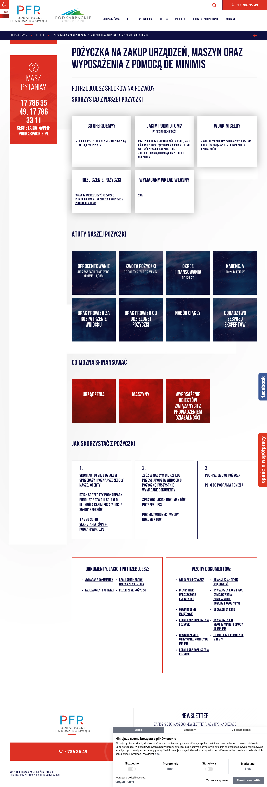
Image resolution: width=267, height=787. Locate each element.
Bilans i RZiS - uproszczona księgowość (187, 595)
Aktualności (145, 19)
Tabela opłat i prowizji (99, 590)
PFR (129, 19)
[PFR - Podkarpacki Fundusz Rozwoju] (28, 25)
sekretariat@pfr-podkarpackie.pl (33, 131)
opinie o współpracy (263, 459)
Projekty (180, 19)
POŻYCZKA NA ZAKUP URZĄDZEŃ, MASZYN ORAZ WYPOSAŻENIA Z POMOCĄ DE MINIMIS (101, 35)
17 (247, 5)
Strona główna (111, 19)
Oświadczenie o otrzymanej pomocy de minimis (193, 639)
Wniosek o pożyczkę (191, 580)
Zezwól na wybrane (217, 780)
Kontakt (230, 19)
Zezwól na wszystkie (248, 780)
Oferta (164, 19)
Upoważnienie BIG (224, 610)
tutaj (157, 754)
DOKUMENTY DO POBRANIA (205, 19)
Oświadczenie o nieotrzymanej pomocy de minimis (228, 625)
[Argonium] (125, 783)
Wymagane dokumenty (99, 580)
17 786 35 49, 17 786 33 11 (33, 112)
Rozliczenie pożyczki (132, 590)
